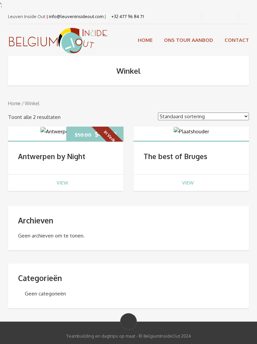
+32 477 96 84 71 (127, 16)
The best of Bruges (175, 156)
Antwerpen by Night (51, 156)
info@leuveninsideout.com (76, 16)
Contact (237, 40)
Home (145, 40)
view (62, 183)
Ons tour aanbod (188, 40)
